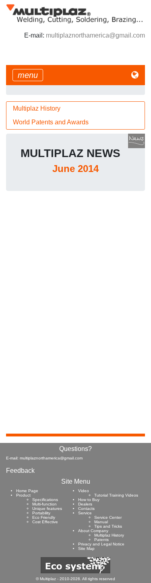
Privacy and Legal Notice (101, 544)
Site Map (86, 548)
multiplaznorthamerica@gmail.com (95, 35)
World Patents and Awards (51, 122)
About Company (93, 530)
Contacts (86, 508)
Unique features (47, 508)
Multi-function (44, 504)
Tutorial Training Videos (116, 495)
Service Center (108, 517)
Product (23, 495)
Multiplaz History (36, 108)
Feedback (20, 470)
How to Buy (88, 499)
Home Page (27, 491)
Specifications (45, 499)
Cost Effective (45, 522)
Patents (101, 539)
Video (83, 491)
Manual (101, 522)
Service (85, 513)
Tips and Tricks (108, 526)
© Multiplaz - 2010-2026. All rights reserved (75, 579)
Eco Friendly (43, 517)
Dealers (85, 504)
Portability (41, 513)
